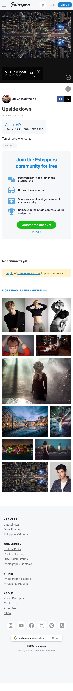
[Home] (20, 5)
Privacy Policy (25, 650)
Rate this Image (15, 71)
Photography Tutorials (18, 579)
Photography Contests (18, 564)
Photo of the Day (14, 554)
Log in (38, 232)
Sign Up (65, 4)
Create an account (28, 273)
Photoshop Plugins (16, 584)
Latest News (11, 524)
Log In (52, 4)
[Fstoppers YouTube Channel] (21, 625)
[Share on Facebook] (60, 99)
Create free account (36, 224)
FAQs (7, 613)
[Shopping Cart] (42, 4)
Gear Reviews (13, 529)
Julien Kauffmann (24, 99)
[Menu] (4, 5)
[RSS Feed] (62, 625)
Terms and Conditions (44, 650)
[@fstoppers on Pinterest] (51, 625)
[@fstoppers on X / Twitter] (41, 625)
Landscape (9, 145)
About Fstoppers (14, 598)
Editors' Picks (12, 549)
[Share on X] (67, 99)
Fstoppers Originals (16, 534)
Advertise (10, 608)
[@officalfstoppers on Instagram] (11, 625)
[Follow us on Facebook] (31, 625)
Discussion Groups (16, 559)
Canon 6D (13, 124)
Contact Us (11, 603)
